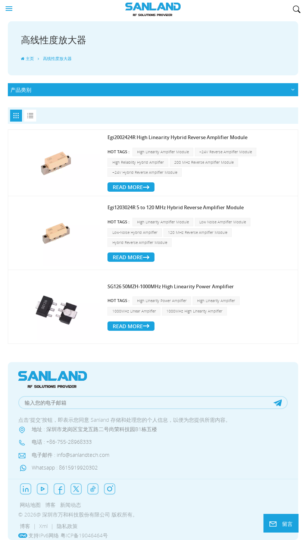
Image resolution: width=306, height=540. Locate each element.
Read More (128, 187)
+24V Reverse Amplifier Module (225, 152)
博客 (50, 504)
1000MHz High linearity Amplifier (194, 311)
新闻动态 (70, 504)
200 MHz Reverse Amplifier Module (204, 162)
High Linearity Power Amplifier (162, 300)
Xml (43, 526)
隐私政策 (67, 526)
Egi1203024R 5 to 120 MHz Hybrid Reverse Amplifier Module (175, 207)
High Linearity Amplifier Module (163, 152)
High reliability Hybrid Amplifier (138, 162)
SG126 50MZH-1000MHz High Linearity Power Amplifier (170, 286)
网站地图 (30, 504)
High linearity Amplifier (216, 300)
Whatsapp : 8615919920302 (65, 467)
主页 (30, 58)
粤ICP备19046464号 (84, 535)
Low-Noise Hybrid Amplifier (134, 232)
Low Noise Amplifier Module (222, 222)
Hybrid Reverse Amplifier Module (139, 242)
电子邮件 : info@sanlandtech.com (70, 454)
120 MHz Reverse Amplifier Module (197, 232)
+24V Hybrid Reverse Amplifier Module (144, 172)
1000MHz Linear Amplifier (134, 311)
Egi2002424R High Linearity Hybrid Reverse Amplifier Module (177, 137)
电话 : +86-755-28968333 (62, 441)
